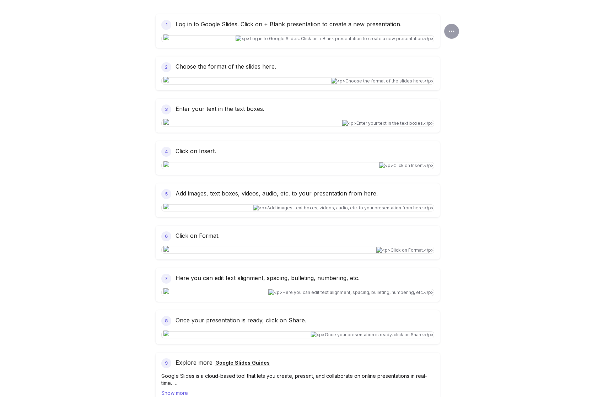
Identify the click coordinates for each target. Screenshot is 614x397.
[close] (452, 31)
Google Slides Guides (242, 363)
